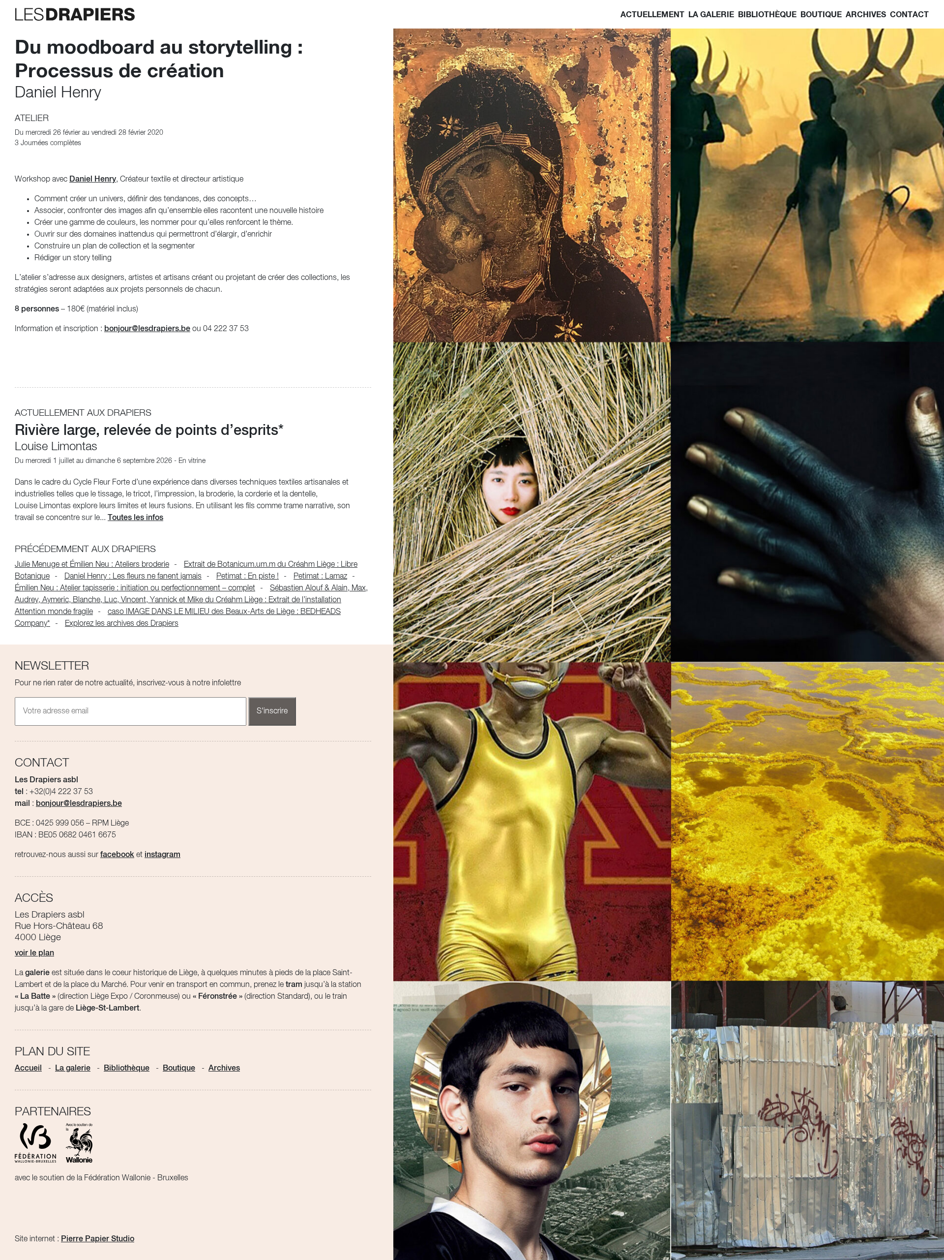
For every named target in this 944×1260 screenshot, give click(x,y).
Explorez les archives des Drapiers (121, 624)
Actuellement (652, 15)
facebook (117, 855)
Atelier (32, 118)
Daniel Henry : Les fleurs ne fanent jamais (133, 577)
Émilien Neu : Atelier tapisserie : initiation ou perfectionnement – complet (135, 588)
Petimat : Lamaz (320, 577)
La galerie (711, 15)
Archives (866, 15)
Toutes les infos (135, 518)
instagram (162, 855)
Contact (909, 15)
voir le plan (34, 953)
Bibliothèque (767, 15)
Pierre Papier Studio (97, 1239)
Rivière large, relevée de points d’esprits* (149, 431)
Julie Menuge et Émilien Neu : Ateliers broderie (92, 565)
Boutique (821, 15)
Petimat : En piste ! (247, 577)
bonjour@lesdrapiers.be (147, 329)
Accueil (28, 1069)
